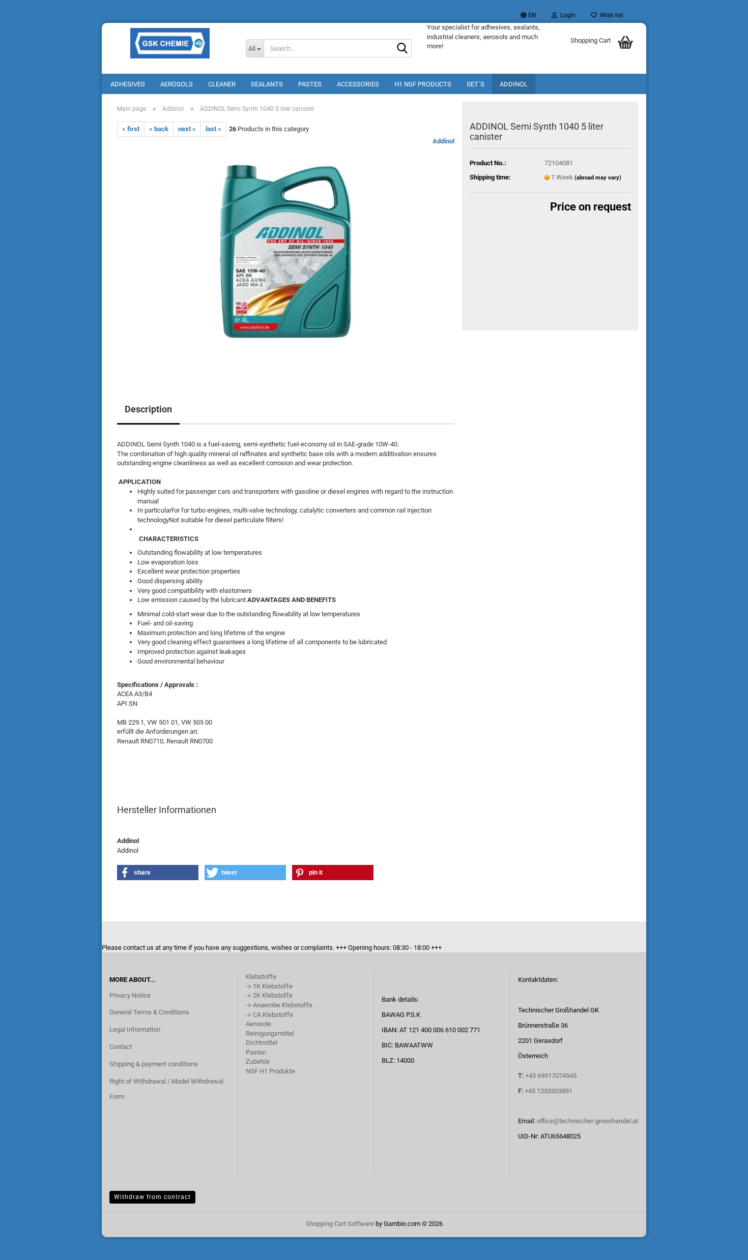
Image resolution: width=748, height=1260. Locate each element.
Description (148, 409)
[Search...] (402, 49)
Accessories (358, 84)
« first (130, 129)
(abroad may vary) (597, 177)
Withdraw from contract (152, 1197)
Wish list (610, 15)
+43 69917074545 (551, 1075)
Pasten (256, 1052)
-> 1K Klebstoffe (269, 986)
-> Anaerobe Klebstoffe (279, 1005)
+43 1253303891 (548, 1091)
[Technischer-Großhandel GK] (170, 43)
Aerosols (176, 84)
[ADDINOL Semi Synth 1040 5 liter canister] (285, 251)
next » (187, 129)
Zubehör (258, 1061)
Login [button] (566, 15)
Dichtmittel (261, 1042)
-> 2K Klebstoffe (269, 995)
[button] (528, 15)
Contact (120, 1047)
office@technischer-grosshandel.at (587, 1121)
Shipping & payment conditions (153, 1064)
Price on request (590, 206)
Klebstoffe (261, 976)
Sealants (267, 84)
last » (213, 129)
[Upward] (720, 1244)
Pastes (310, 84)
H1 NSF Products (422, 84)
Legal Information (134, 1029)
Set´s (475, 84)
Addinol (514, 84)
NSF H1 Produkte (270, 1071)
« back (158, 129)
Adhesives (127, 84)
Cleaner (222, 84)
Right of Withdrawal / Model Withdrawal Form (166, 1088)
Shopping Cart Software (340, 1223)
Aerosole (258, 1024)
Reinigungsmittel (270, 1033)
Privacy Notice (130, 995)
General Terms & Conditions (149, 1012)
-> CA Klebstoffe (269, 1014)
